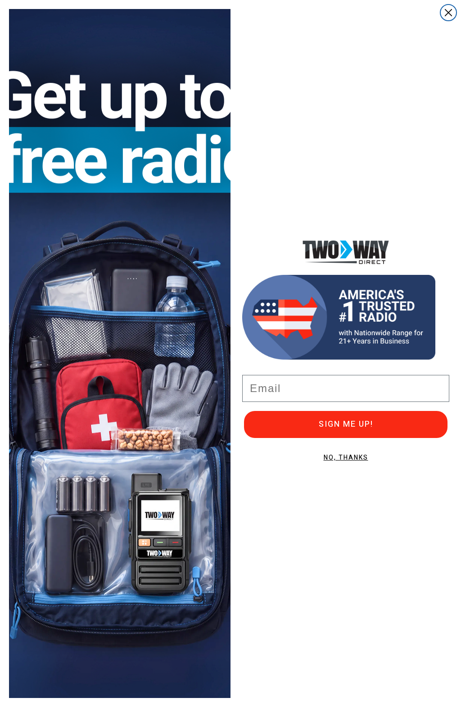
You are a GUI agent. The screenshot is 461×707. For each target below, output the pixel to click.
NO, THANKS (346, 457)
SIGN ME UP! (346, 424)
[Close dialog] (448, 13)
